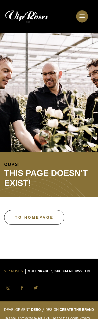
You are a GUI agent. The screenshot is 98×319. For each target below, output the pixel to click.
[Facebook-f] (22, 288)
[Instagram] (8, 288)
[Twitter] (35, 288)
